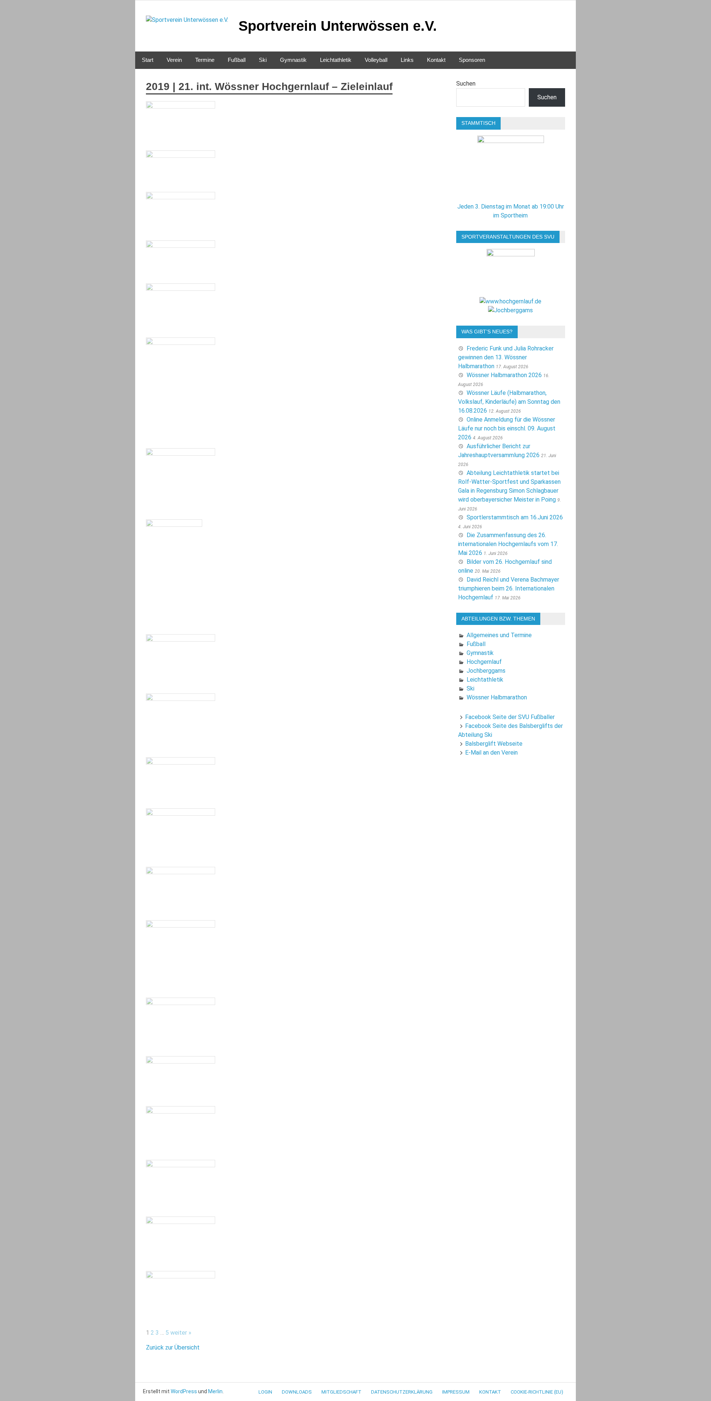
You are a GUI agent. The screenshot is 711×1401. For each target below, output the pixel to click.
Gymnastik (293, 60)
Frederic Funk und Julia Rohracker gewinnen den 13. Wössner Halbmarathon (506, 357)
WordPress (184, 1391)
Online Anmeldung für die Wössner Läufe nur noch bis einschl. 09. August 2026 (506, 428)
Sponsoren (472, 60)
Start (147, 60)
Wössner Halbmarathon (497, 697)
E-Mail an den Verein (491, 752)
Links (407, 60)
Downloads (297, 1392)
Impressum (456, 1392)
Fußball (237, 60)
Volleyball (376, 60)
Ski (263, 60)
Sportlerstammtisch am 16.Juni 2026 (515, 517)
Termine (204, 60)
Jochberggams (486, 670)
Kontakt (436, 60)
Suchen (465, 83)
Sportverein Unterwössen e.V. (337, 26)
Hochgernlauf (484, 661)
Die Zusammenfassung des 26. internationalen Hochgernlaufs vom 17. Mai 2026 (508, 544)
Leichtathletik (335, 60)
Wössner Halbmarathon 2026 (504, 375)
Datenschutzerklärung (402, 1392)
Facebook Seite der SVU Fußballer (510, 717)
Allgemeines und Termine (499, 635)
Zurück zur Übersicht (173, 1347)
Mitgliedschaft (341, 1392)
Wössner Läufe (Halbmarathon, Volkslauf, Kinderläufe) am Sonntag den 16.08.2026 (509, 401)
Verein (174, 60)
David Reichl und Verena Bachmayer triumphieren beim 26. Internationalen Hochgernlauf (508, 588)
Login (265, 1392)
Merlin (215, 1391)
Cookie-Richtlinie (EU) (537, 1392)
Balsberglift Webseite (494, 743)
